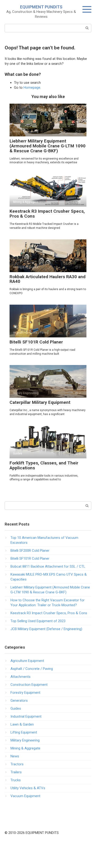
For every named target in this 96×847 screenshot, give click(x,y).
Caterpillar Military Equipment (40, 402)
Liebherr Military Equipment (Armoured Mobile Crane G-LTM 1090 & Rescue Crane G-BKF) (48, 145)
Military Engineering (25, 740)
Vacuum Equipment (25, 796)
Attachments (20, 677)
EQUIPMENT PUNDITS (41, 6)
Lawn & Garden (22, 724)
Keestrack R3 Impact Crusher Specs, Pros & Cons (47, 213)
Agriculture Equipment (27, 661)
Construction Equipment (29, 685)
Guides (15, 708)
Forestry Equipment (25, 692)
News (14, 756)
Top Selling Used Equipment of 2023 (37, 621)
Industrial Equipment (25, 716)
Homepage (32, 87)
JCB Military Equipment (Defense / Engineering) (46, 629)
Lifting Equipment (23, 732)
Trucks (15, 780)
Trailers (16, 772)
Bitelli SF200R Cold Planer (29, 550)
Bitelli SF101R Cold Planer (36, 342)
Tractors (17, 764)
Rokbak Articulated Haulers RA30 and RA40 (48, 279)
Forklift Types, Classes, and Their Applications (44, 465)
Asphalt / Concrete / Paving (31, 669)
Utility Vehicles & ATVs (27, 788)
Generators (19, 700)
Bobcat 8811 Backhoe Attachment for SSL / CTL (47, 566)
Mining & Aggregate (25, 748)
